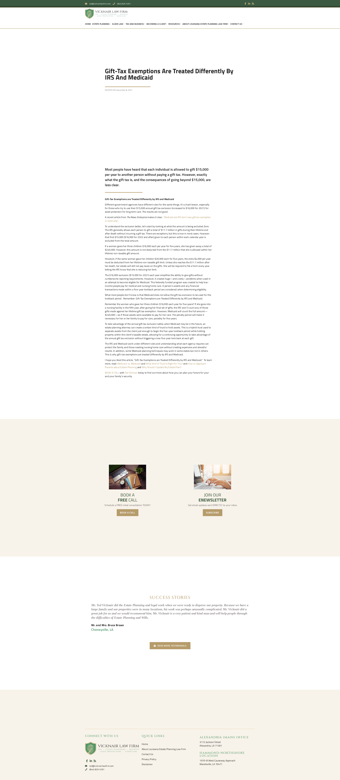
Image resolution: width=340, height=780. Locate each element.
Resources (174, 24)
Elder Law (117, 24)
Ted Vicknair (131, 372)
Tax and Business (135, 24)
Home (88, 24)
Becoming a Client (156, 24)
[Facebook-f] (245, 4)
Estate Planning (100, 24)
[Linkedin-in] (249, 4)
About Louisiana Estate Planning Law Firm (205, 24)
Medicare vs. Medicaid (129, 363)
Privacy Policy (149, 759)
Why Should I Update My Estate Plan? (161, 367)
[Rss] (253, 4)
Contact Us (236, 24)
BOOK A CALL (112, 372)
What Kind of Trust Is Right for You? (164, 363)
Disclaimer (147, 764)
